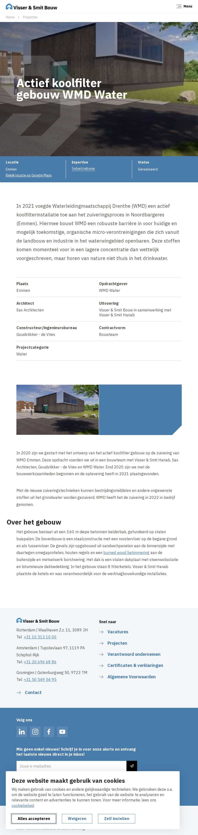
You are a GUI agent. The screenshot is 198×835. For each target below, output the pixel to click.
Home (10, 17)
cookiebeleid (23, 805)
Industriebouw (83, 168)
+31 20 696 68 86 (40, 661)
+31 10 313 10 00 (40, 637)
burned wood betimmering (126, 552)
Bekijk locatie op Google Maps (29, 175)
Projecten (30, 17)
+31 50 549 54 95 (40, 679)
